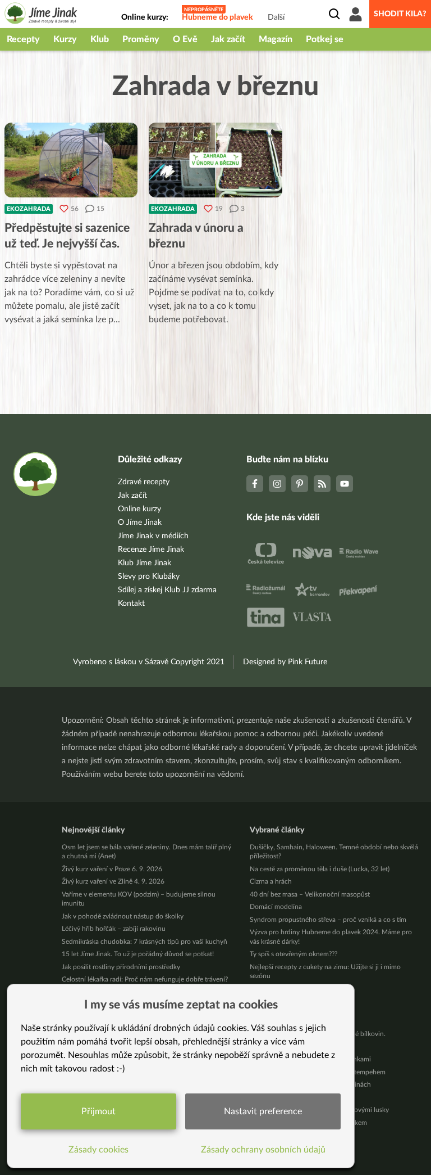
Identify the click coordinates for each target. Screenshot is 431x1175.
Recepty (23, 39)
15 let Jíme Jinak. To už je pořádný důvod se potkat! (138, 954)
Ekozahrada (29, 209)
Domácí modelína (276, 906)
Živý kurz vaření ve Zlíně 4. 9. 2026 (113, 881)
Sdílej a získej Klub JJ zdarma (167, 590)
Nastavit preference (263, 1111)
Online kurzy (139, 509)
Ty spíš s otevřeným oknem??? (293, 954)
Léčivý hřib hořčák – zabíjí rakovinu (114, 928)
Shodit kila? (400, 14)
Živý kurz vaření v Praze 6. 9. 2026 (112, 869)
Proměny (140, 39)
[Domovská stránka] (40, 15)
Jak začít (228, 39)
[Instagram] (277, 483)
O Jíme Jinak (140, 522)
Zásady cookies (98, 1149)
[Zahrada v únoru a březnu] (215, 160)
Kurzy (65, 39)
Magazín (275, 39)
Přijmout (98, 1111)
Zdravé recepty (143, 482)
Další (276, 17)
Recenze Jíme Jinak (151, 549)
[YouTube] (344, 483)
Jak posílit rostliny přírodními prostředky (121, 967)
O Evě (185, 39)
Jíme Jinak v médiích (153, 536)
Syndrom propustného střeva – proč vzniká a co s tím (328, 919)
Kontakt (131, 603)
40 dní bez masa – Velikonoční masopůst (310, 894)
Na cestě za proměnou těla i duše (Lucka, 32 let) (319, 869)
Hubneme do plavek (217, 17)
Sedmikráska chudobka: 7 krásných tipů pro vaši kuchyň (144, 941)
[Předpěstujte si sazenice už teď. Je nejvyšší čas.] (70, 160)
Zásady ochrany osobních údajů (263, 1149)
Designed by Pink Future (285, 662)
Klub (99, 39)
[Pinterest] (299, 483)
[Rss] (322, 483)
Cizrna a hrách (271, 881)
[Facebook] (254, 483)
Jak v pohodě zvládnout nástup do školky (123, 916)
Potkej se (324, 39)
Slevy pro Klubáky (149, 576)
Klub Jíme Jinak (144, 563)
